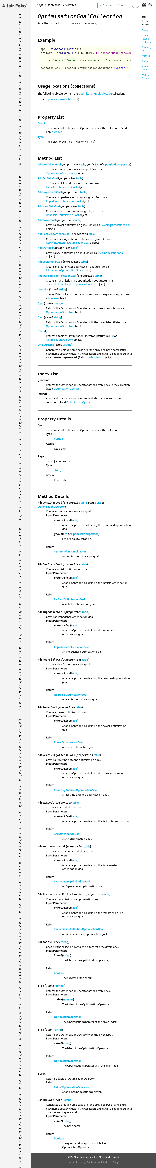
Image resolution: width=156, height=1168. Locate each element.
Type (41, 137)
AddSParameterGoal (50, 261)
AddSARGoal (45, 248)
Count (41, 123)
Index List (147, 61)
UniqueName (46, 344)
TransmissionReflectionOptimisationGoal (70, 284)
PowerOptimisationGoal (115, 225)
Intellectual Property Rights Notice (82, 1162)
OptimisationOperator (116, 164)
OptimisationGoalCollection (95, 93)
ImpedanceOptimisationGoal (63, 201)
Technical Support (112, 1162)
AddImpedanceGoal (50, 192)
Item (40, 303)
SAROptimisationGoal (111, 253)
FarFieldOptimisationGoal (61, 187)
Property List (147, 49)
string (90, 141)
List (97, 164)
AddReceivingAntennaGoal (54, 234)
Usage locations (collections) (148, 38)
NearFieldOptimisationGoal (62, 215)
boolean (53, 298)
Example (146, 30)
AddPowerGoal (47, 220)
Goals (75, 99)
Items (41, 331)
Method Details (146, 76)
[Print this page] (150, 7)
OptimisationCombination (62, 173)
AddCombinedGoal (49, 164)
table (82, 164)
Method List (148, 55)
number (57, 132)
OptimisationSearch (58, 99)
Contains (43, 289)
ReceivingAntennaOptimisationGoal (67, 242)
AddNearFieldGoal (49, 206)
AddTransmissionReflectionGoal (57, 275)
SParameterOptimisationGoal (63, 270)
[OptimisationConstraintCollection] (106, 5)
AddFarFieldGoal (48, 178)
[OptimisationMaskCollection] (123, 5)
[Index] (143, 8)
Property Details (147, 68)
